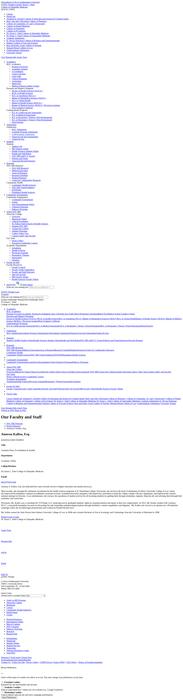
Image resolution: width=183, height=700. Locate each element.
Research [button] (10, 163)
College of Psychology (16, 31)
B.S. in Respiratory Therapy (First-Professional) (32, 117)
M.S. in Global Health (21, 100)
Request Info (11, 57)
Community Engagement (22, 199)
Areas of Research (19, 173)
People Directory (13, 426)
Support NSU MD (19, 226)
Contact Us (6, 662)
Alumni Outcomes (19, 231)
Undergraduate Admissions (17, 50)
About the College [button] (14, 369)
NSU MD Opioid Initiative (23, 187)
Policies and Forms (20, 158)
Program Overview (20, 67)
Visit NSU (10, 653)
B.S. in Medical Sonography (24, 115)
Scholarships (11, 638)
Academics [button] (11, 62)
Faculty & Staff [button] (12, 262)
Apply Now (22, 57)
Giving (9, 615)
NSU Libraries (12, 626)
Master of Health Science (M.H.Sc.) (27, 103)
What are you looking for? (17, 287)
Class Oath (16, 76)
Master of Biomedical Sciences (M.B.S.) (29, 98)
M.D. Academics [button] (13, 311)
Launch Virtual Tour (23, 657)
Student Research (19, 178)
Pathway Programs (20, 209)
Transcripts (11, 648)
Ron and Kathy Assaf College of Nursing (23, 45)
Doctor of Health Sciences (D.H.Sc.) (27, 91)
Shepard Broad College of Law (19, 48)
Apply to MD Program (16, 600)
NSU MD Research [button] (14, 348)
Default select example (10, 595)
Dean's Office (17, 241)
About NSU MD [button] (13, 212)
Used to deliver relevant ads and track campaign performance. (27, 693)
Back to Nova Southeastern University (23, 2)
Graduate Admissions (15, 38)
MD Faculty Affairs (20, 277)
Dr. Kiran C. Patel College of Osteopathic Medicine (28, 36)
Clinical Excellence (20, 221)
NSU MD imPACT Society (23, 156)
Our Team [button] (10, 374)
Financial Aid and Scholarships (25, 137)
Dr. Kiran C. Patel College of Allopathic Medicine (27, 33)
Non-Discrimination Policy (23, 204)
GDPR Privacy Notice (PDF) (52, 662)
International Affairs (14, 622)
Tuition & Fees (18, 139)
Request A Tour (7, 657)
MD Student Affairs (20, 149)
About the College (14, 603)
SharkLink (10, 16)
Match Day (16, 83)
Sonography (17, 257)
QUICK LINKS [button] (8, 9)
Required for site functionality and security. (19, 683)
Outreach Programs (20, 207)
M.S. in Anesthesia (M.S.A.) (24, 96)
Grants (14, 202)
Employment (11, 612)
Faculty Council (18, 267)
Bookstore (10, 605)
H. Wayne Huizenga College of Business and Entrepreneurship (33, 40)
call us (3, 552)
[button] (19, 284)
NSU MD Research (20, 168)
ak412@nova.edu (8, 482)
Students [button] (10, 141)
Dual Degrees (17, 122)
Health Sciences (18, 250)
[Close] (2, 673)
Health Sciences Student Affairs (25, 151)
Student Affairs (12, 643)
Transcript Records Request (23, 161)
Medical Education (20, 170)
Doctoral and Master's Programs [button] (19, 316)
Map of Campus (13, 624)
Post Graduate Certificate (22, 108)
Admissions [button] (11, 125)
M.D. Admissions (19, 129)
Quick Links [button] (11, 394)
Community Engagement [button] (17, 195)
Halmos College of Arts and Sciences (22, 43)
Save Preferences (9, 698)
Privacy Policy (32, 662)
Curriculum (16, 81)
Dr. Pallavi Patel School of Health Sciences (30, 224)
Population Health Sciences (23, 192)
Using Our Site (18, 662)
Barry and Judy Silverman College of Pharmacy (26, 21)
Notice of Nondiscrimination (90, 662)
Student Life (17, 146)
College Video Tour (20, 233)
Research (10, 631)
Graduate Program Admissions (25, 132)
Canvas (9, 14)
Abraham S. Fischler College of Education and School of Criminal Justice (37, 19)
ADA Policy (71, 662)
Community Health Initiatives (18, 610)
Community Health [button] (14, 352)
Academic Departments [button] (16, 379)
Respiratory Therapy (20, 255)
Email (3, 563)
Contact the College (20, 228)
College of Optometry (15, 28)
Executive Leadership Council (24, 243)
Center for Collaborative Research (26, 180)
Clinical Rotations (19, 79)
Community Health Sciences (24, 185)
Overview (16, 216)
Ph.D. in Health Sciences (22, 93)
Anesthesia (16, 248)
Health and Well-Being (21, 154)
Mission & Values (19, 219)
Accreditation (17, 71)
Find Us (4, 574)
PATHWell (16, 190)
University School (14, 53)
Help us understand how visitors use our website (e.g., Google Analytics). (32, 688)
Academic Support (20, 69)
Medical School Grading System (25, 86)
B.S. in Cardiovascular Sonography (27, 112)
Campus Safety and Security (24, 236)
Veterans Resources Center (17, 650)
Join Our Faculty (19, 274)
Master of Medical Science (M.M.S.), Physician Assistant (36, 105)
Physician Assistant (20, 253)
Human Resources (14, 619)
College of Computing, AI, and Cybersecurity (25, 24)
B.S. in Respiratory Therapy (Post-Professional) (32, 120)
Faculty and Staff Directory (23, 272)
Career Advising (19, 74)
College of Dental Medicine (18, 26)
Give (3, 57)
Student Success (13, 646)
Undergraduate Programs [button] (17, 323)
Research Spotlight (20, 175)
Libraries (15, 260)
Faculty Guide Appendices (23, 270)
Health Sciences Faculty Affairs (25, 279)
